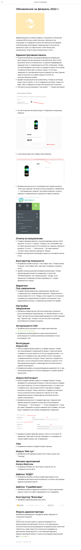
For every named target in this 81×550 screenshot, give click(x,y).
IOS (27, 536)
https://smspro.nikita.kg (26, 331)
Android (22, 536)
